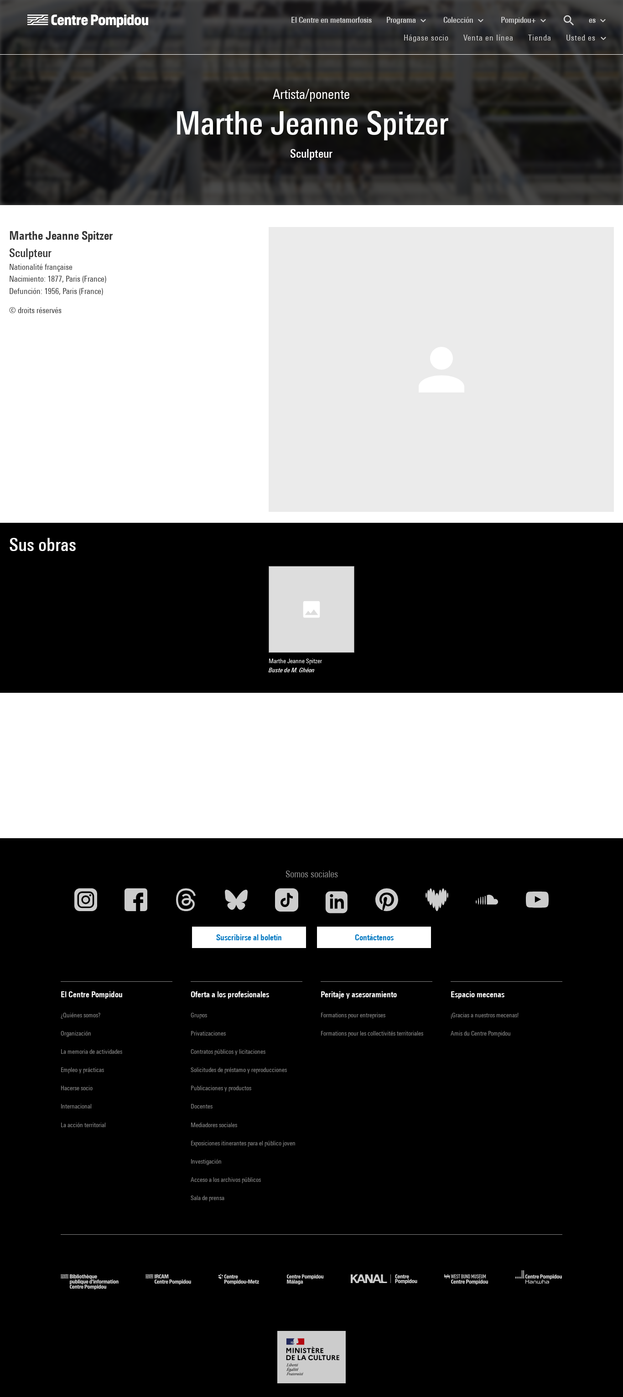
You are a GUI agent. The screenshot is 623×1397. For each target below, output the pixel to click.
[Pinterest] (387, 902)
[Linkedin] (337, 902)
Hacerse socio (77, 1088)
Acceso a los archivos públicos (226, 1179)
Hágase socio (430, 37)
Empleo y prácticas (82, 1069)
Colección (459, 20)
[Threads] (186, 902)
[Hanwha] (538, 1286)
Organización (76, 1033)
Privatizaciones (208, 1033)
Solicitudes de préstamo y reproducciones (239, 1069)
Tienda (543, 37)
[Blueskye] (236, 902)
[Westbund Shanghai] (473, 1286)
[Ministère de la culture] (311, 1357)
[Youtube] (537, 902)
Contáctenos (374, 937)
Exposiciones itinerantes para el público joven (243, 1143)
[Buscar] (568, 20)
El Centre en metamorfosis (335, 20)
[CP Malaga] (312, 1286)
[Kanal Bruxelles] (391, 1286)
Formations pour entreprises (353, 1015)
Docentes (202, 1106)
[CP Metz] (245, 1286)
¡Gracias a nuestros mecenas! (485, 1015)
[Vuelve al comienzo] (601, 1375)
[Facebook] (136, 902)
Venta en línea (488, 37)
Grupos (199, 1015)
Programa (402, 20)
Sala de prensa (207, 1197)
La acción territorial (83, 1125)
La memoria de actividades (91, 1051)
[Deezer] (437, 902)
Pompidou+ (519, 20)
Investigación (206, 1161)
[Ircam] (175, 1286)
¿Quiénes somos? (80, 1015)
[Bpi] (96, 1286)
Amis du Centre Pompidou (481, 1033)
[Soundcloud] (487, 902)
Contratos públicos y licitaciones (228, 1051)
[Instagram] (86, 902)
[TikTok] (286, 902)
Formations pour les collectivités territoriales (372, 1033)
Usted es (582, 37)
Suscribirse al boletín (249, 937)
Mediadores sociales (214, 1125)
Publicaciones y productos (221, 1088)
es (593, 20)
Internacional (76, 1106)
